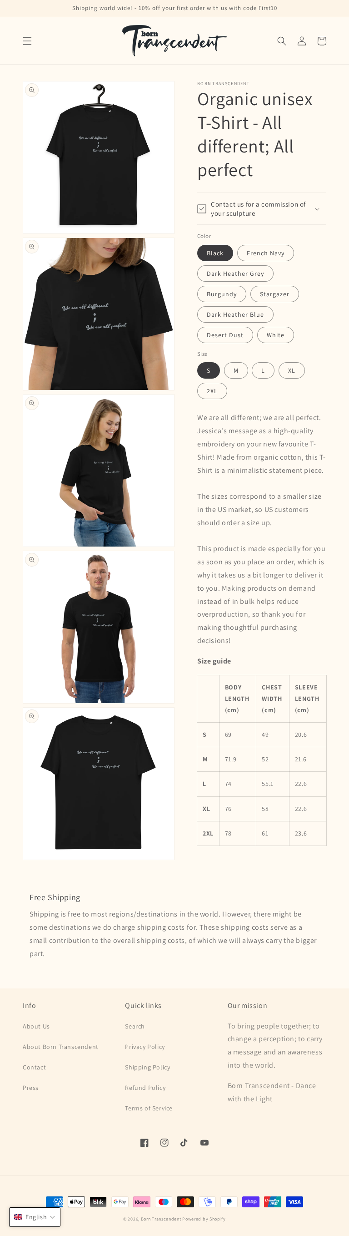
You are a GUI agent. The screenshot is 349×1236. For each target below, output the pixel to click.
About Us (36, 1026)
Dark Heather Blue (235, 314)
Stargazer (274, 294)
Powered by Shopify (204, 1219)
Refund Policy (145, 1088)
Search (135, 1026)
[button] (27, 41)
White (275, 335)
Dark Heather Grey (235, 273)
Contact (34, 1067)
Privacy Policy (145, 1047)
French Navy (265, 253)
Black (215, 253)
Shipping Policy (147, 1067)
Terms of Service (149, 1108)
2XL (212, 391)
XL (291, 370)
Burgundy (222, 294)
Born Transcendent (161, 1219)
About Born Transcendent (61, 1047)
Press (31, 1088)
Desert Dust (225, 335)
